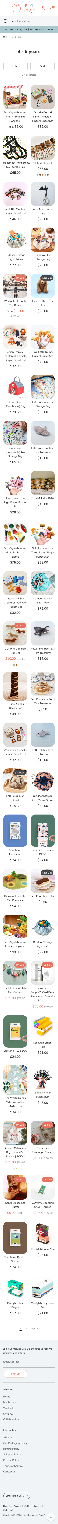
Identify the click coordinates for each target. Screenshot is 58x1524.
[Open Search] (5, 21)
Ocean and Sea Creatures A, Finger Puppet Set (15, 603)
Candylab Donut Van (43, 1249)
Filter (15, 66)
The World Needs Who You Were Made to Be (15, 1102)
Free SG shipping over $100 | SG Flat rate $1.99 (29, 29)
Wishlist (8, 1408)
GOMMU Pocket (42, 163)
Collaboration (11, 1419)
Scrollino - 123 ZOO (15, 1051)
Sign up (15, 1373)
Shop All (8, 1414)
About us (8, 1437)
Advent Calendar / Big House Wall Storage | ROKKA (15, 1152)
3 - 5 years (16, 37)
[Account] (43, 7)
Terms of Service (13, 1466)
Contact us (9, 1471)
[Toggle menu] (5, 8)
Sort (42, 66)
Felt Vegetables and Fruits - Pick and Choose (15, 117)
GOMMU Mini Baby (43, 498)
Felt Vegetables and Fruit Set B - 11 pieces (15, 552)
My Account (10, 1402)
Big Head (23, 1515)
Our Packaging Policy (15, 1443)
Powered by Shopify (37, 1515)
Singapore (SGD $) (15, 1495)
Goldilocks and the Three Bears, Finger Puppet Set (42, 552)
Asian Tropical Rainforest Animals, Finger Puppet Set (15, 356)
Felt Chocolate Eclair (43, 896)
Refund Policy (11, 1449)
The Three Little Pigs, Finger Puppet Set (15, 502)
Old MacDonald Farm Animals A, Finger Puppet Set (42, 117)
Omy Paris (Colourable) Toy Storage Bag (15, 452)
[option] (29, 29)
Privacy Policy (11, 1460)
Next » (34, 1328)
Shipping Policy (12, 1454)
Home (5, 37)
